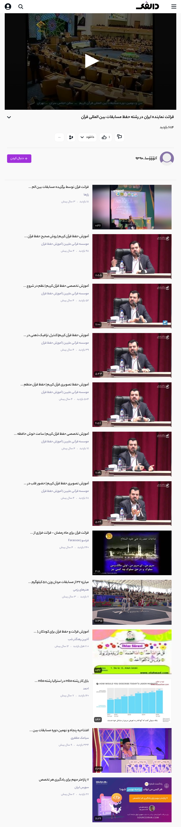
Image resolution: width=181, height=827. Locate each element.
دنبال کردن (17, 158)
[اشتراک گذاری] (71, 137)
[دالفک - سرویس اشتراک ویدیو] (151, 6)
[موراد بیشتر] (59, 137)
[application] (90, 61)
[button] (90, 61)
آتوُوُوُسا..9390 (146, 159)
